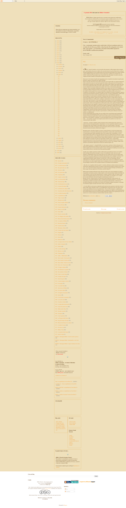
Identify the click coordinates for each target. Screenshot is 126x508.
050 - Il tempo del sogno (60, 276)
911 (59, 118)
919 (59, 102)
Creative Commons (48, 488)
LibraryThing (72, 439)
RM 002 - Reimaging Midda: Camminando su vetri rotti (67, 340)
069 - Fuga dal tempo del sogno (62, 320)
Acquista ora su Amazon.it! (61, 375)
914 (59, 112)
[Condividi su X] (108, 196)
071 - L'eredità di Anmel (60, 325)
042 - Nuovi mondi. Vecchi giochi (62, 258)
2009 (58, 150)
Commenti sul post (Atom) (106, 212)
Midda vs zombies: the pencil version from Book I (65, 394)
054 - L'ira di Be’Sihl (59, 285)
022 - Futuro (58, 211)
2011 (58, 60)
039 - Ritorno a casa (59, 251)
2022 (58, 41)
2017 (58, 51)
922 (59, 96)
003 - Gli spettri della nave (60, 167)
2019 (58, 47)
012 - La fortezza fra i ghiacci (61, 188)
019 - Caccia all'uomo (59, 204)
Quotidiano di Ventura (60, 427)
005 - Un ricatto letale (60, 172)
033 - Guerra (58, 237)
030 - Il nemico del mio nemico (62, 230)
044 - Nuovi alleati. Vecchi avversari (63, 262)
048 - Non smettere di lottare (61, 272)
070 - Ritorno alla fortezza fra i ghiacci (63, 322)
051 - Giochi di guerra (60, 278)
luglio (59, 74)
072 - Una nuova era (59, 327)
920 (59, 100)
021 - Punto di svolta (91, 64)
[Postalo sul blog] (107, 196)
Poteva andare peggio (60, 426)
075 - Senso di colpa (59, 334)
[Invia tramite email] (106, 196)
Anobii (70, 435)
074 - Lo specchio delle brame (61, 332)
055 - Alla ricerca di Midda (61, 288)
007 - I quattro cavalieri (60, 177)
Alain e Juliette (59, 421)
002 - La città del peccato (60, 165)
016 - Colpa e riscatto (59, 197)
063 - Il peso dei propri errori (61, 306)
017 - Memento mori (59, 200)
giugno (59, 138)
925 (59, 90)
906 (59, 127)
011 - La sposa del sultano (60, 186)
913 (59, 114)
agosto (59, 72)
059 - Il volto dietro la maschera (62, 297)
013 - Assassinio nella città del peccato (63, 191)
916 (59, 108)
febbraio (60, 146)
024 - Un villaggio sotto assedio (62, 216)
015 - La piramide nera (60, 195)
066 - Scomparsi (58, 313)
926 (59, 88)
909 (59, 122)
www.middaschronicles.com (103, 32)
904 (59, 131)
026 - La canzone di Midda (61, 221)
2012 (58, 58)
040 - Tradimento (59, 253)
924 (59, 92)
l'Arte (109, 33)
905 (59, 129)
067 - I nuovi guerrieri (60, 315)
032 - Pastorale (58, 235)
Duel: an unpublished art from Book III (63, 381)
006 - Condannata (59, 174)
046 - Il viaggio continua (60, 267)
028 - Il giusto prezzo (59, 225)
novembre (60, 66)
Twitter (70, 445)
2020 (58, 45)
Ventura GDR (72, 424)
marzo (59, 144)
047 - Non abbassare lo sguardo (61, 269)
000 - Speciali (58, 161)
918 (59, 104)
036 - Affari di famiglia (60, 244)
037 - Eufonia (58, 246)
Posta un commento (89, 202)
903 (59, 133)
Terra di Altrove (72, 423)
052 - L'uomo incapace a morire (62, 281)
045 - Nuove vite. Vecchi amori (61, 265)
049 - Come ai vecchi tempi (61, 274)
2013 (58, 56)
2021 (58, 43)
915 (59, 110)
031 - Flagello (58, 232)
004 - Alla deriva (58, 170)
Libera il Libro (72, 421)
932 (59, 76)
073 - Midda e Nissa (59, 329)
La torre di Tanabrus (60, 424)
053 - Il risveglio (58, 283)
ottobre (59, 68)
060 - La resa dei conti (60, 299)
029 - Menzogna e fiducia (60, 228)
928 (59, 84)
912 (59, 116)
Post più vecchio (120, 209)
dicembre (60, 64)
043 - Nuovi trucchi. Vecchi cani (62, 260)
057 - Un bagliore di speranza (61, 292)
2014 (58, 55)
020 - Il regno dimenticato (60, 207)
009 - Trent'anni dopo (59, 181)
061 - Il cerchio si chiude (60, 302)
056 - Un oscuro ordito (60, 290)
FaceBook (71, 436)
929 (59, 82)
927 (59, 86)
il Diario (99, 33)
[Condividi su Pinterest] (111, 196)
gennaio (60, 148)
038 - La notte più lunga (60, 248)
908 (59, 123)
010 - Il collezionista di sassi (61, 184)
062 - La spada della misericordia (62, 304)
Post (67, 489)
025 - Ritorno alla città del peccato (62, 218)
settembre (60, 70)
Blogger (65, 505)
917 (59, 106)
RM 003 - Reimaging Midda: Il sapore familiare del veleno (67, 343)
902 (59, 135)
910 (59, 120)
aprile (59, 142)
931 (59, 78)
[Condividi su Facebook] (110, 196)
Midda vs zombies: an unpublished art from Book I (65, 391)
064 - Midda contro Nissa (60, 309)
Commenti (68, 491)
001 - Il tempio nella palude (61, 163)
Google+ (71, 438)
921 (59, 98)
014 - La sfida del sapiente (60, 193)
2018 (58, 49)
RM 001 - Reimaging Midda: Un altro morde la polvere (66, 336)
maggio (60, 140)
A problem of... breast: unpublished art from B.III (65, 384)
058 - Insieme (58, 295)
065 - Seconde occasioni (60, 311)
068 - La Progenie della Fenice (61, 318)
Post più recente (86, 209)
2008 (58, 152)
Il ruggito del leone (60, 423)
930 (59, 80)
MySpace (71, 443)
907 (59, 126)
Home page (103, 209)
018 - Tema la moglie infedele (61, 202)
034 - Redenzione (59, 239)
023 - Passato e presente (60, 214)
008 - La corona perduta (60, 179)
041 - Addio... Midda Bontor (61, 255)
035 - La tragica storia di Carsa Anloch (63, 241)
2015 (58, 53)
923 (59, 94)
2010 (58, 62)
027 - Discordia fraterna (60, 223)
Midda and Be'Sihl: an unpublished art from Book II (66, 387)
